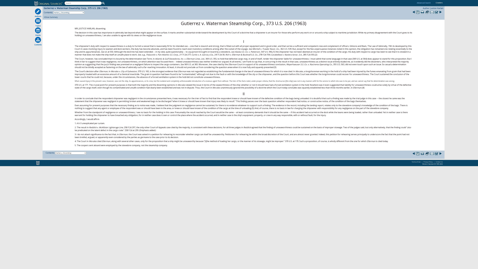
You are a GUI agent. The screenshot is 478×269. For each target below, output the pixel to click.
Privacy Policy (428, 162)
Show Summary (51, 17)
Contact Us (439, 162)
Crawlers (439, 2)
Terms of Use (416, 162)
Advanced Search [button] (424, 3)
